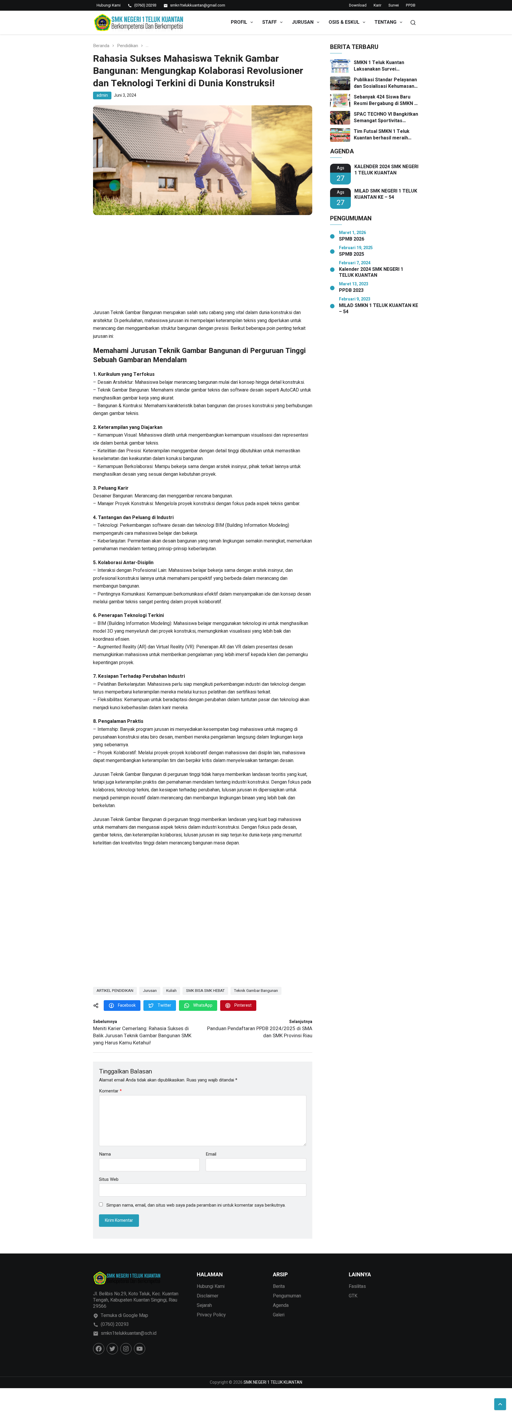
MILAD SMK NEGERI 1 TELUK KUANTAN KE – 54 (385, 194)
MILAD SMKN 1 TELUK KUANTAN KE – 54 (378, 309)
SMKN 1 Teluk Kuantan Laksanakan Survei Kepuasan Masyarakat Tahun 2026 (386, 66)
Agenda (281, 1305)
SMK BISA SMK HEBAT (205, 990)
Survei (393, 5)
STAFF (269, 22)
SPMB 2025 (351, 254)
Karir (377, 5)
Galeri (278, 1314)
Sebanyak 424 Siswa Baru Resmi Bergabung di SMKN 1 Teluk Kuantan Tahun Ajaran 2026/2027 (385, 100)
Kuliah (171, 990)
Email (211, 1154)
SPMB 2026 (351, 239)
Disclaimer (207, 1295)
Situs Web (109, 1179)
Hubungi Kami (211, 1286)
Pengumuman (287, 1295)
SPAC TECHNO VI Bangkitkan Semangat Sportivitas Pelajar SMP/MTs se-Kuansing (386, 117)
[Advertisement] (202, 264)
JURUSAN (302, 22)
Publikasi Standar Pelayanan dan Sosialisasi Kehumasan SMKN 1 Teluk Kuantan (385, 83)
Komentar (110, 1091)
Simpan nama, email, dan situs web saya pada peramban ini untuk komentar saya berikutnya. (196, 1205)
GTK (353, 1295)
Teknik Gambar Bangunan (256, 990)
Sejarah (204, 1305)
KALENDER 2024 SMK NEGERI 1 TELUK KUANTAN (386, 170)
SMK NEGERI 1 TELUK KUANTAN (273, 1382)
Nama (105, 1154)
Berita (279, 1286)
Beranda (101, 46)
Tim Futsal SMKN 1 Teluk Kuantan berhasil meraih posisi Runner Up (381, 134)
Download (358, 5)
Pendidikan (127, 46)
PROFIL (239, 22)
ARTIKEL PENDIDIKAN (115, 990)
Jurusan (150, 990)
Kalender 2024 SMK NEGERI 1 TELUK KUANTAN (371, 272)
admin (102, 95)
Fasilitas (357, 1286)
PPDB (410, 5)
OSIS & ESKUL (344, 22)
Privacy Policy (211, 1314)
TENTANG (385, 22)
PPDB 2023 (351, 290)
